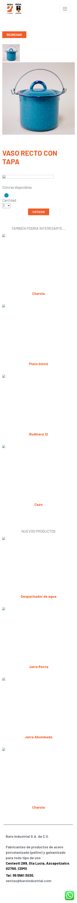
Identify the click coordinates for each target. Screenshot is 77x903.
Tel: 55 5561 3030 (19, 875)
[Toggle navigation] (65, 8)
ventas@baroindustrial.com (28, 881)
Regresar (14, 34)
